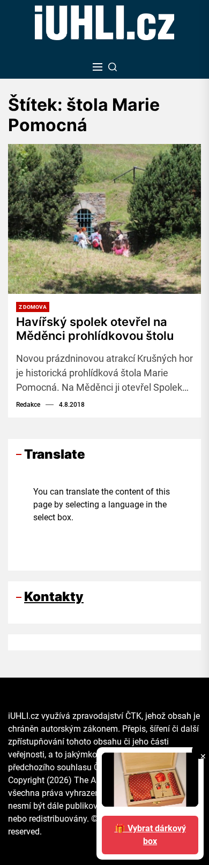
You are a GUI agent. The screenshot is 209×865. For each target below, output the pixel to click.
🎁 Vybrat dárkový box (150, 834)
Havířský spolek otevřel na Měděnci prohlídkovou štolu (95, 329)
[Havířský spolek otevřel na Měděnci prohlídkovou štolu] (104, 219)
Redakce (28, 404)
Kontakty (54, 596)
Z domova (33, 307)
